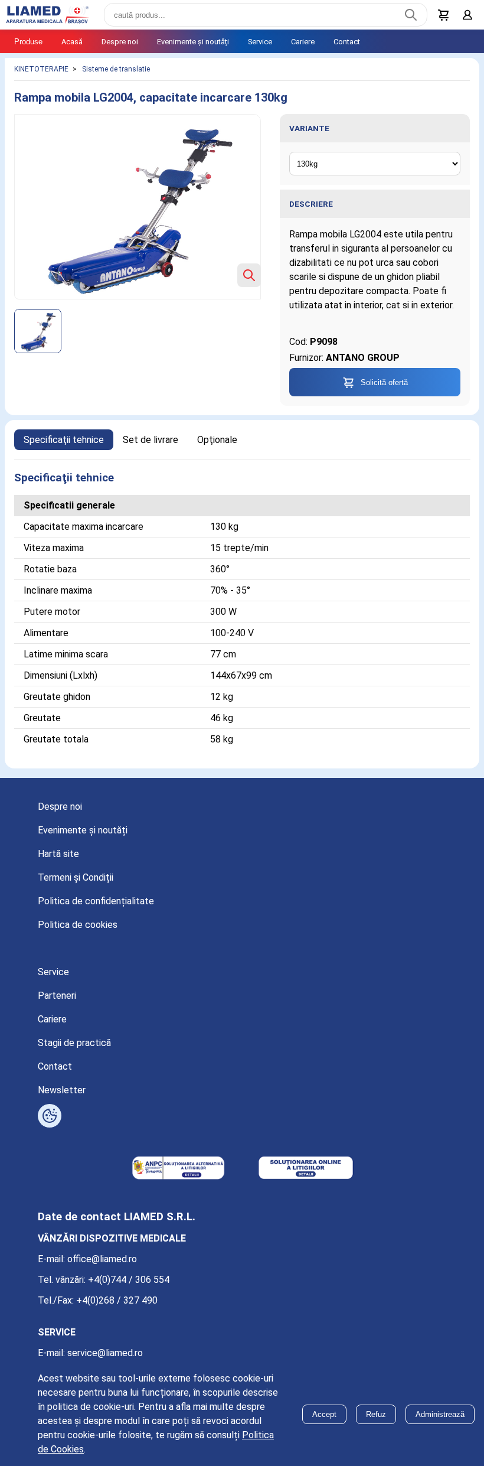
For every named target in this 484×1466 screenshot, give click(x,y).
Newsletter (62, 1090)
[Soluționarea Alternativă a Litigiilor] (178, 1169)
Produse (28, 41)
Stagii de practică (74, 1042)
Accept (324, 1414)
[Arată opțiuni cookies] (49, 1116)
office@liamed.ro (102, 1259)
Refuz (376, 1414)
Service (260, 41)
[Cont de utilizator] (467, 15)
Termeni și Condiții (75, 877)
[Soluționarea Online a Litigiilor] (306, 1169)
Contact (346, 41)
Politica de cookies (77, 924)
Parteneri (57, 995)
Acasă (72, 41)
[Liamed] (47, 15)
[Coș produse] (444, 15)
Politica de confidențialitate (96, 901)
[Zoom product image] (249, 275)
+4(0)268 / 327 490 (117, 1300)
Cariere (303, 41)
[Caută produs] (411, 15)
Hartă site (58, 853)
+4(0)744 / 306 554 (128, 1279)
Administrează (440, 1414)
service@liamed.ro (105, 1353)
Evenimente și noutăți (193, 41)
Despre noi (120, 41)
